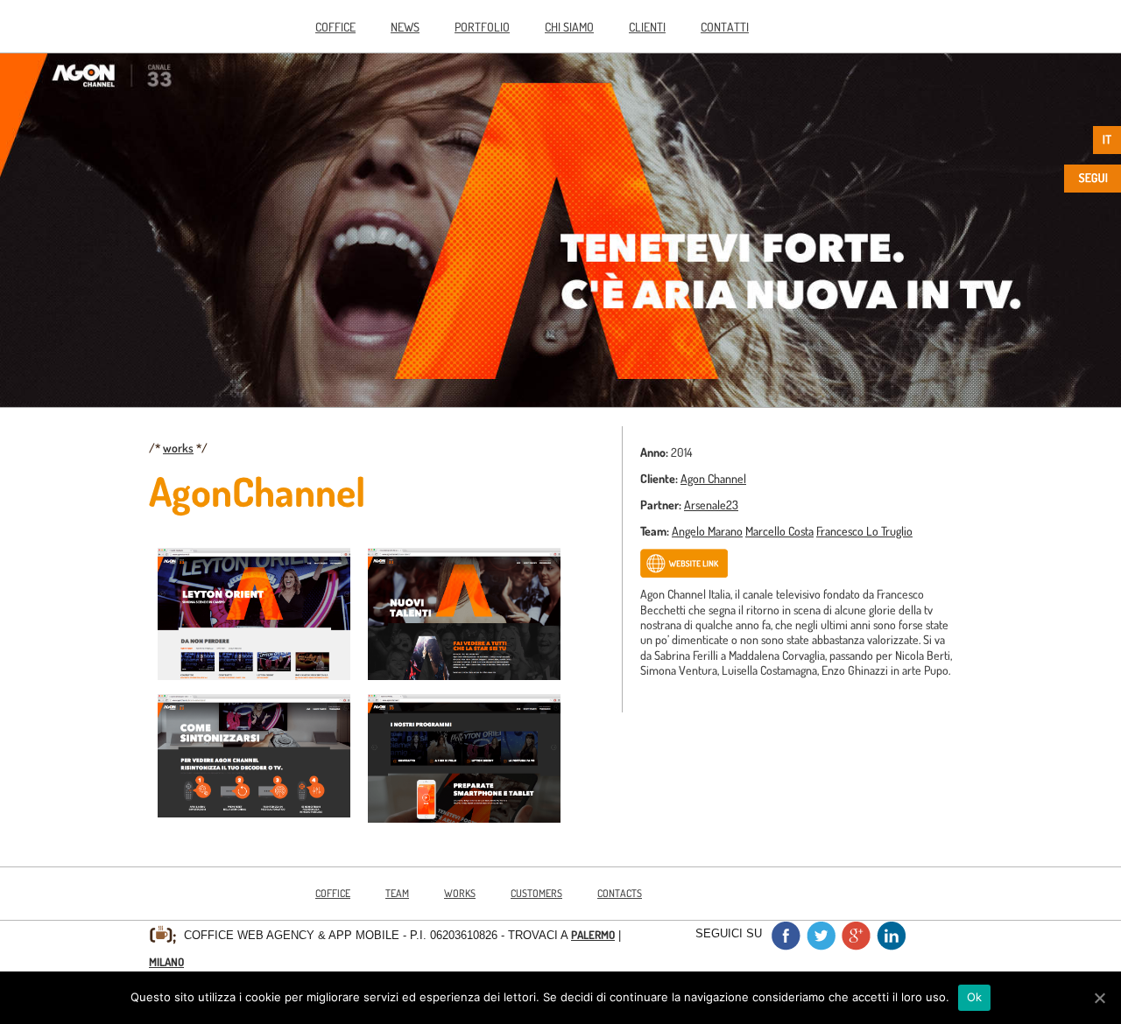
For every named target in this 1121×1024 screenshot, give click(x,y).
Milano (166, 962)
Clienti (647, 26)
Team (397, 893)
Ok (975, 997)
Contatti (725, 26)
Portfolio (482, 26)
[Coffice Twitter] (820, 945)
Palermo (593, 935)
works (178, 447)
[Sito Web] (684, 573)
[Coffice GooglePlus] (856, 945)
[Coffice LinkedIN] (891, 945)
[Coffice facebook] (785, 945)
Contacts (619, 893)
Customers (536, 893)
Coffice (335, 26)
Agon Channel (713, 478)
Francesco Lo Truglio (864, 530)
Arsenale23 (711, 504)
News (405, 26)
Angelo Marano (707, 530)
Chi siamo (569, 26)
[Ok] (1099, 997)
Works (460, 893)
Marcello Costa (779, 530)
